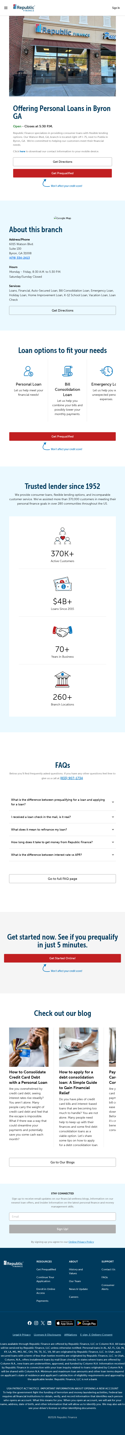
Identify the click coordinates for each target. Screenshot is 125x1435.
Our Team (75, 1281)
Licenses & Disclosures (47, 1334)
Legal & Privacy (22, 1334)
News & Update (78, 1289)
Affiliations (70, 1334)
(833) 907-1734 (71, 778)
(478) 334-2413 (19, 258)
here (22, 151)
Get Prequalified (46, 1269)
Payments (42, 1300)
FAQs (105, 1277)
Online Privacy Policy (81, 1241)
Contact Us (108, 1269)
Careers (73, 1296)
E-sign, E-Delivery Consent (96, 1334)
